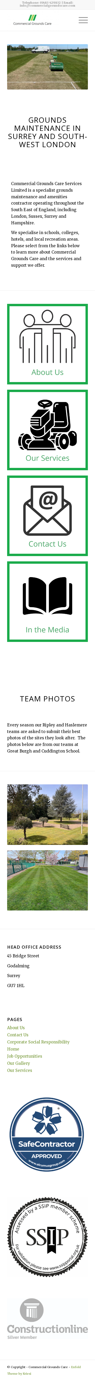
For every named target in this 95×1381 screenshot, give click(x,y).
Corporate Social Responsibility (38, 1042)
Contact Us (17, 1034)
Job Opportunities (24, 1056)
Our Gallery (18, 1063)
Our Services (19, 1070)
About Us (16, 1027)
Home (13, 1049)
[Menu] (80, 20)
